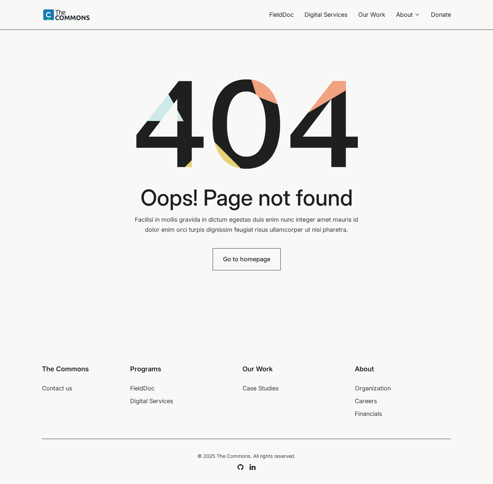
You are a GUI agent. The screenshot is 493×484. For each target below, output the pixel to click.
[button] (408, 14)
